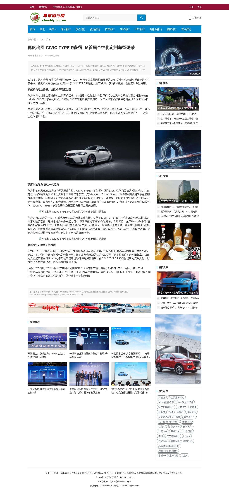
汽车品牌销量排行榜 (168, 421)
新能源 (180, 412)
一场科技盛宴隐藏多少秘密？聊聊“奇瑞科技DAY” (88, 355)
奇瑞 (171, 412)
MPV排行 (139, 29)
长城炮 (193, 407)
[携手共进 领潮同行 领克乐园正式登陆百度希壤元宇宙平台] (178, 99)
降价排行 (66, 29)
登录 (191, 7)
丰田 (160, 436)
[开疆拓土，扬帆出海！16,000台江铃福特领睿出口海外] (47, 338)
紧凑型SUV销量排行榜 (182, 441)
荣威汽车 (175, 431)
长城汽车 (181, 407)
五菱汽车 (162, 431)
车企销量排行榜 (176, 397)
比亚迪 (161, 397)
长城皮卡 (191, 412)
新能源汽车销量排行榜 (169, 417)
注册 (199, 7)
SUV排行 (124, 29)
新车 (51, 29)
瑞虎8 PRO (187, 421)
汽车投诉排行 (173, 436)
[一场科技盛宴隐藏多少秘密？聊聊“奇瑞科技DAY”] (89, 338)
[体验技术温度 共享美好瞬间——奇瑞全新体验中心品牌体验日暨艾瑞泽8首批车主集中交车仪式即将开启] (131, 338)
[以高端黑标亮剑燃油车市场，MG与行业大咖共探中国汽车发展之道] (89, 374)
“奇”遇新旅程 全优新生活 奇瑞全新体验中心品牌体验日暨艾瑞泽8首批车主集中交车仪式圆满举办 (130, 391)
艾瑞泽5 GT (173, 426)
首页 (32, 7)
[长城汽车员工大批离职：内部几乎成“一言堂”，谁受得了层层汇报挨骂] (178, 192)
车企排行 (186, 29)
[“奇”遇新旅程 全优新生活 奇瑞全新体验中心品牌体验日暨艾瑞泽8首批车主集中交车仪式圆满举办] (131, 374)
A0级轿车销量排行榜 (168, 446)
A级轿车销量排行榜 (167, 450)
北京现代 (187, 431)
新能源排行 (156, 29)
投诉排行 (95, 29)
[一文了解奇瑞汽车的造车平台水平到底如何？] (47, 374)
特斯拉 (161, 412)
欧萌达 (186, 436)
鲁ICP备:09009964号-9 (120, 481)
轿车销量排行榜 (166, 407)
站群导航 (43, 7)
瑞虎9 (161, 426)
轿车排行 (110, 29)
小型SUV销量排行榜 (168, 455)
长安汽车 (162, 441)
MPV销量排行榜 (185, 402)
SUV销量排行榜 (166, 402)
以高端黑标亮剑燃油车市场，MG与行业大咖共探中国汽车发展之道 (88, 391)
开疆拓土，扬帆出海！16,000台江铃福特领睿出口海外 (46, 355)
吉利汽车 (187, 426)
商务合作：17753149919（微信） (68, 7)
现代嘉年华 (189, 417)
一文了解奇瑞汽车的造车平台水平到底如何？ (46, 391)
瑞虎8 (184, 455)
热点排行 (81, 29)
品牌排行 (172, 29)
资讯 (42, 29)
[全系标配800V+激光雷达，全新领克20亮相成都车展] (178, 283)
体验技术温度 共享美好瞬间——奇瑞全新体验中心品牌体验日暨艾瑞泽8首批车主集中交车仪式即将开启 (130, 355)
